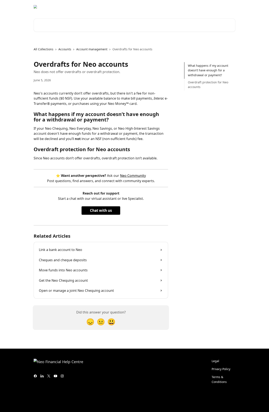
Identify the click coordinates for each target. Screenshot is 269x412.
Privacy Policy (221, 369)
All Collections (43, 49)
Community (191, 6)
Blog (208, 6)
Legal (215, 361)
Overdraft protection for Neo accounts (208, 84)
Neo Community (133, 175)
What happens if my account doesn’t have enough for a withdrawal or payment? (208, 70)
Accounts (64, 49)
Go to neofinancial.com (161, 6)
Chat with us (101, 210)
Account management (91, 49)
